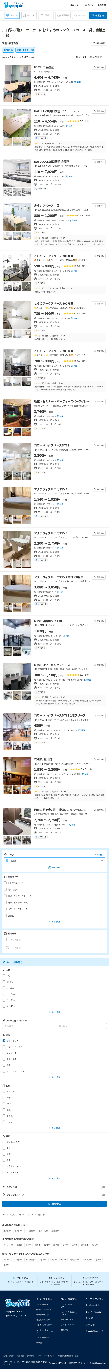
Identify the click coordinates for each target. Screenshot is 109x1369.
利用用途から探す (43, 1314)
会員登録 (102, 5)
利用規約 (39, 1342)
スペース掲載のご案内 (68, 1305)
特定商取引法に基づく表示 (68, 1356)
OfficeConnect (91, 1305)
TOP (3, 1214)
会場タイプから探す (44, 1309)
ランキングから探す (44, 1325)
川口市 (21, 1214)
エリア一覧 (97, 854)
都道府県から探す (43, 1320)
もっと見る (56, 921)
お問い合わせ (8, 1356)
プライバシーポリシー (45, 1356)
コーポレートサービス (43, 1331)
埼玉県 (12, 1214)
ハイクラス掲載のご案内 (68, 1313)
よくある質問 (41, 1337)
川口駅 (30, 1214)
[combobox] (53, 860)
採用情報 (30, 1356)
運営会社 (20, 1356)
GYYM (88, 1318)
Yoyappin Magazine (93, 1331)
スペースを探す (42, 1304)
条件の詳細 (100, 43)
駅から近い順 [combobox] (96, 57)
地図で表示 (56, 867)
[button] (53, 883)
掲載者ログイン (67, 1319)
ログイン (89, 5)
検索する (99, 15)
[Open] (17, 15)
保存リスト (75, 5)
